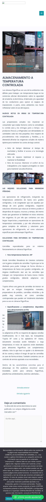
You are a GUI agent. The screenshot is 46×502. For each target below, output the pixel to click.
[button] (28, 497)
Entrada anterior (23, 387)
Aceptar (9, 499)
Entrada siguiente (23, 393)
